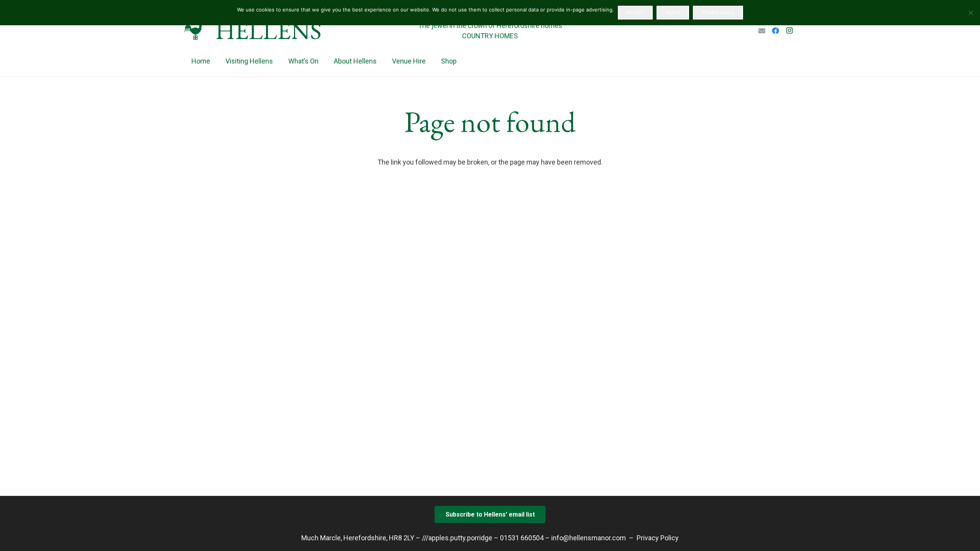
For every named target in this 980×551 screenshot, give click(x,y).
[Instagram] (789, 30)
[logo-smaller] (195, 30)
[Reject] (970, 12)
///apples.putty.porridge (457, 538)
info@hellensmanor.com (588, 538)
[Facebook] (775, 30)
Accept (635, 12)
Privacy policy (718, 12)
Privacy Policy (658, 538)
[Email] (762, 30)
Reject (672, 12)
